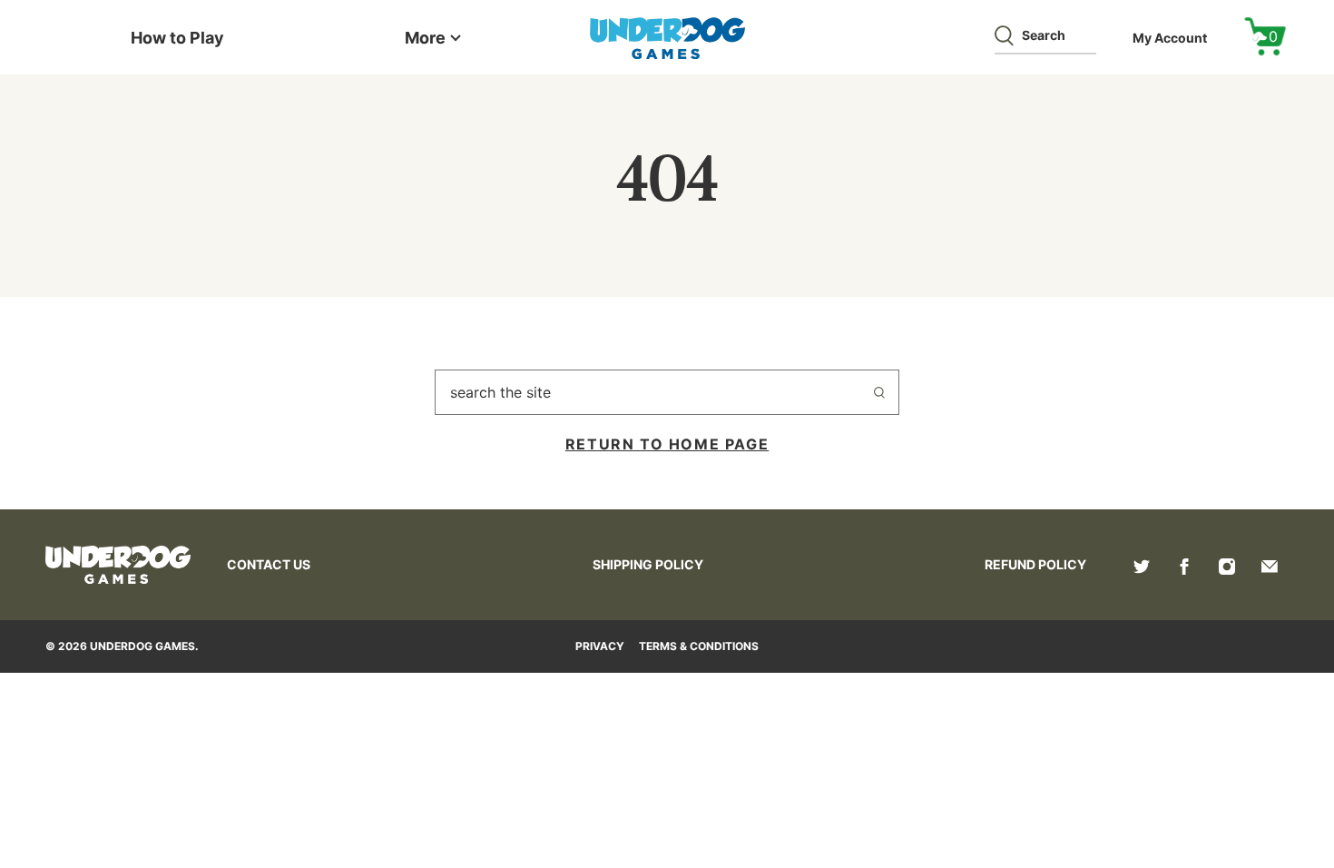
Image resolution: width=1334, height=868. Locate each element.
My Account (1170, 37)
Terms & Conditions (699, 646)
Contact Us (268, 564)
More (425, 37)
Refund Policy (1035, 564)
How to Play (177, 37)
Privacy (599, 646)
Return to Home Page (667, 444)
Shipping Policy (648, 564)
